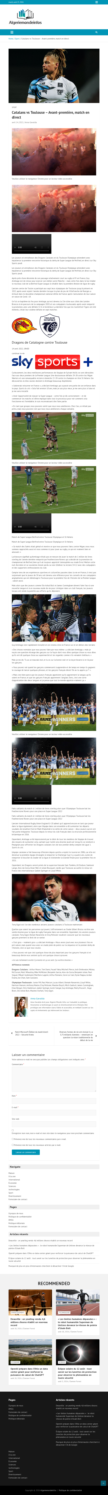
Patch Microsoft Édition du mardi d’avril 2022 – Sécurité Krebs (31, 1033)
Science (62, 1362)
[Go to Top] (103, 1483)
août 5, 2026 (63, 1381)
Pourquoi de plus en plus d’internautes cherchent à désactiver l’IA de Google (41, 1266)
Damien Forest (29, 1328)
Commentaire (18, 1064)
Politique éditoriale (17, 1223)
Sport (14, 107)
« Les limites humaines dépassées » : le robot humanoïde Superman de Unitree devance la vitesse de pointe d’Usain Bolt (77, 1323)
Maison (11, 1173)
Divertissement (15, 1196)
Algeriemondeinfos (48, 1490)
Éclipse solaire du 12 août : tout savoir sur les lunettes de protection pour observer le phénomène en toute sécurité (77, 1373)
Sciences (12, 1186)
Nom (14, 1096)
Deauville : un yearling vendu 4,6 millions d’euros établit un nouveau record (41, 1240)
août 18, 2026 (16, 1328)
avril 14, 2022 (17, 122)
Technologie (64, 1312)
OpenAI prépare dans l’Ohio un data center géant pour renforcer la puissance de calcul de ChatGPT (51, 1253)
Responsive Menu (96, 2)
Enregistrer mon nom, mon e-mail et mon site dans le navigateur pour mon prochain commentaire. (53, 1133)
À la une (12, 1176)
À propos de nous (16, 1213)
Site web (15, 1119)
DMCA (11, 1220)
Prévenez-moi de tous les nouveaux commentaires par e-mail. (40, 1139)
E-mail (15, 1107)
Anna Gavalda (31, 122)
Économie (13, 1183)
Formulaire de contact (18, 1199)
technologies (14, 1189)
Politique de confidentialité (20, 1216)
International (14, 1179)
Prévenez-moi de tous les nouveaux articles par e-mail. (37, 1145)
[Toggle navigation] (12, 32)
